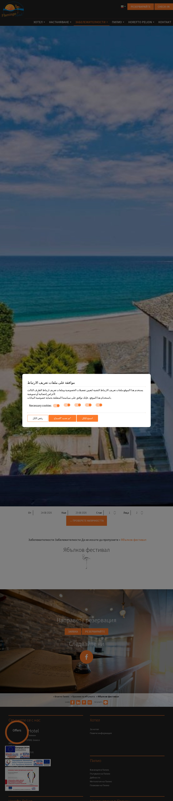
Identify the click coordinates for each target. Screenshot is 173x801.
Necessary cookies (40, 405)
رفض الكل (38, 418)
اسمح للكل (87, 418)
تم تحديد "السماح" (62, 418)
